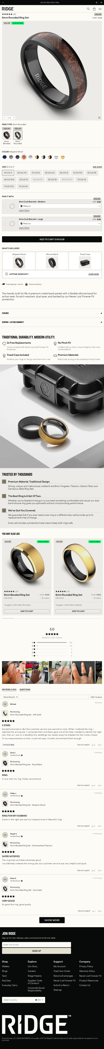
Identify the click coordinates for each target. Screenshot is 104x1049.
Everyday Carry (10, 985)
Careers (32, 970)
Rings (4, 970)
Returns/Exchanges (63, 975)
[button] (88, 9)
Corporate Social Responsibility (36, 989)
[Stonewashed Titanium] (30, 157)
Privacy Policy (86, 966)
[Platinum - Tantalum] (56, 157)
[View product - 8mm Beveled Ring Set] (26, 576)
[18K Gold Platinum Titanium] (60, 206)
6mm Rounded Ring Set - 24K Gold (25, 714)
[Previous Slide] (97, 3)
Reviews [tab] (9, 689)
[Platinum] (43, 157)
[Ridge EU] (8, 9)
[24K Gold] (36, 157)
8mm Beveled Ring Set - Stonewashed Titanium (31, 845)
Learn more (93, 274)
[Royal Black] (17, 157)
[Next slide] (13, 117)
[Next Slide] (101, 3)
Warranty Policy (87, 970)
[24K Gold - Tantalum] (62, 157)
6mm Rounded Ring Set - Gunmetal (26, 890)
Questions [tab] (25, 689)
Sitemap (58, 989)
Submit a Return (62, 985)
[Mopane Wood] (24, 157)
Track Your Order (62, 970)
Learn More (24, 210)
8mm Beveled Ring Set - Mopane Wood (27, 804)
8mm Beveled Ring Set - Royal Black (26, 764)
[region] (52, 672)
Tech (4, 975)
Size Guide (97, 167)
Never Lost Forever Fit (64, 980)
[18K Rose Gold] (49, 157)
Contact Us (84, 985)
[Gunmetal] (11, 157)
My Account (59, 966)
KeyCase (6, 980)
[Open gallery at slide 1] (99, 117)
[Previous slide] (4, 117)
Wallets (5, 966)
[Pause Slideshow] (3, 3)
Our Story (32, 966)
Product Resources (88, 980)
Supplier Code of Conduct (35, 982)
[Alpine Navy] (4, 157)
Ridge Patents (35, 975)
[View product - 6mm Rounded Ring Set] (78, 576)
